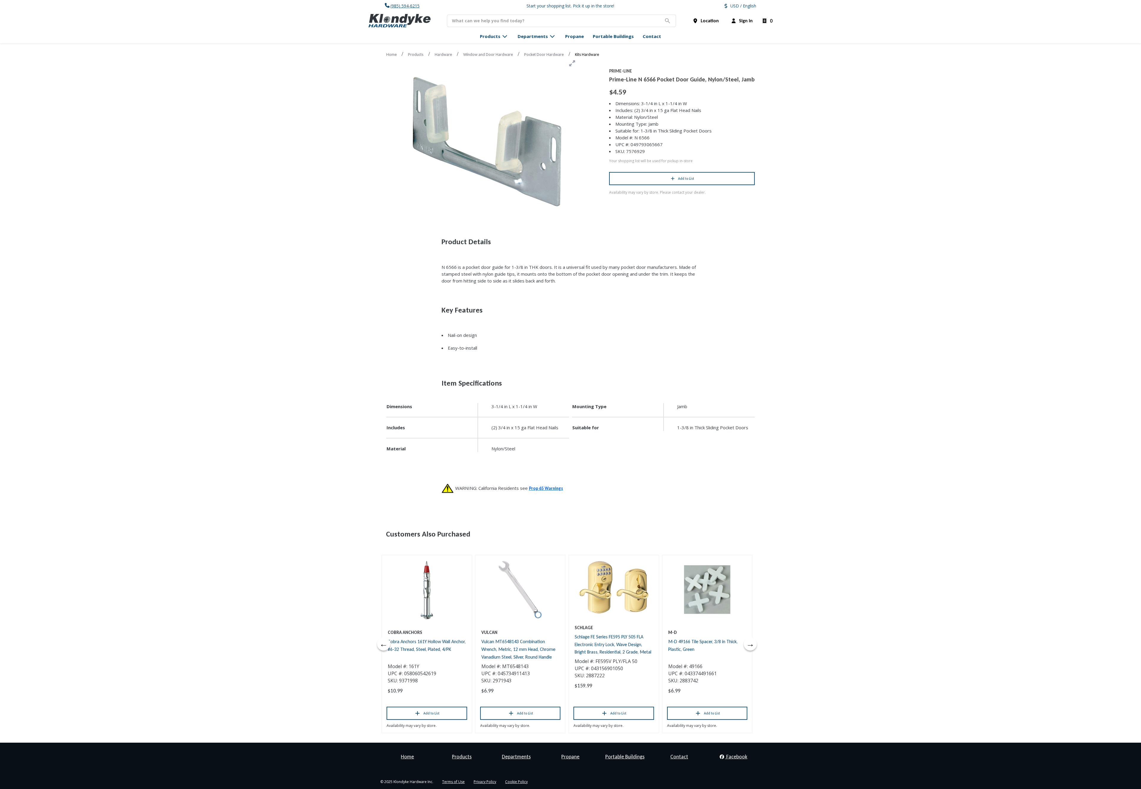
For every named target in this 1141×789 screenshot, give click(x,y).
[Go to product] (426, 589)
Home (391, 54)
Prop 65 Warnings (546, 488)
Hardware (443, 54)
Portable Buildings (624, 756)
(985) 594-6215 (405, 6)
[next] (750, 644)
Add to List (686, 178)
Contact (679, 756)
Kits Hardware (587, 54)
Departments (516, 756)
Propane (570, 756)
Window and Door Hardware (488, 54)
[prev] (383, 644)
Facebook (736, 756)
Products (415, 54)
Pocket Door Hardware (544, 54)
